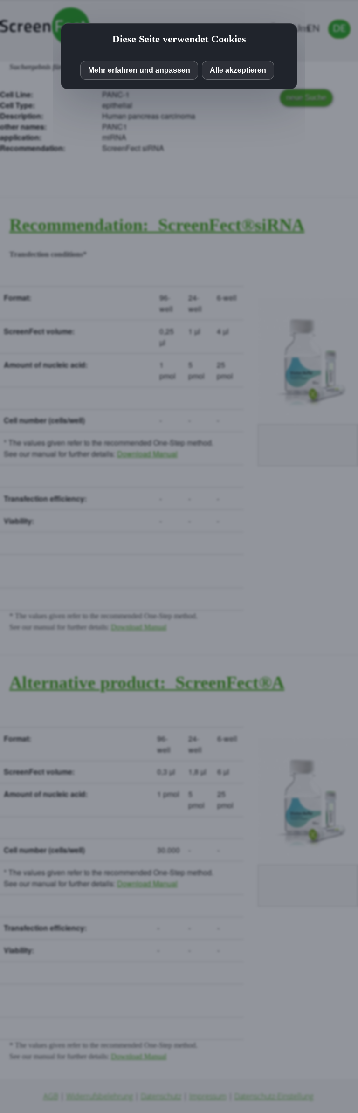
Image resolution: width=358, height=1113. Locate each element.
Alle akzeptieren (238, 70)
